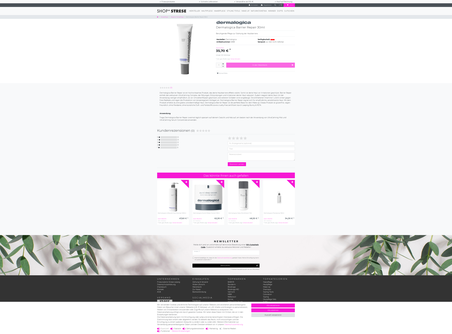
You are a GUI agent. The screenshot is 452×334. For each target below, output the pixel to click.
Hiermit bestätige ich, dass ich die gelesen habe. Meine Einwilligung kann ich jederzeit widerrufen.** (227, 259)
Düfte (280, 11)
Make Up (245, 11)
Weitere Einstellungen (181, 331)
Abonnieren (225, 265)
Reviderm (232, 284)
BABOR (231, 282)
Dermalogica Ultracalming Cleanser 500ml (172, 213)
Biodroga (232, 287)
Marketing (213, 329)
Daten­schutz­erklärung (233, 324)
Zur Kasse (196, 289)
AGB (159, 292)
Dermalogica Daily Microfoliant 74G (240, 213)
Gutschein (289, 11)
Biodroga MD (233, 289)
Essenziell (165, 329)
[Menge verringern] (223, 66)
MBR (230, 294)
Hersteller (194, 11)
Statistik (177, 329)
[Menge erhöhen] (223, 64)
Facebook (196, 301)
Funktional (165, 331)
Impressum (162, 287)
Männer (272, 11)
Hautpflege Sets (269, 299)
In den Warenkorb (259, 65)
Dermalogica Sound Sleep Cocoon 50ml (206, 213)
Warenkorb (197, 287)
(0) (171, 88)
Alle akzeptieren (273, 305)
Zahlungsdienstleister (195, 329)
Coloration (267, 294)
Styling (266, 297)
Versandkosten (235, 59)
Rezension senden (237, 164)
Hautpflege (207, 11)
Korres (230, 299)
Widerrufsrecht (198, 284)
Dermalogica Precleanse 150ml (274, 213)
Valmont (231, 292)
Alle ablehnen (273, 310)
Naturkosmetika (259, 11)
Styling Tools (233, 11)
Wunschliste (222, 73)
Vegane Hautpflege (177, 17)
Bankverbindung (199, 292)
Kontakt (160, 289)
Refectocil (232, 297)
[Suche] (275, 5)
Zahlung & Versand (200, 282)
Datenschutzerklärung (166, 284)
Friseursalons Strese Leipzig (168, 282)
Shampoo (267, 289)
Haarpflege (219, 11)
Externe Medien (229, 329)
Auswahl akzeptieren (273, 315)
